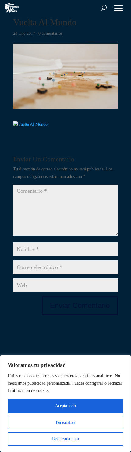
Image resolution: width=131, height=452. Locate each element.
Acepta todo (65, 406)
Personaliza (65, 422)
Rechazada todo (65, 438)
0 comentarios (50, 33)
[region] (65, 403)
